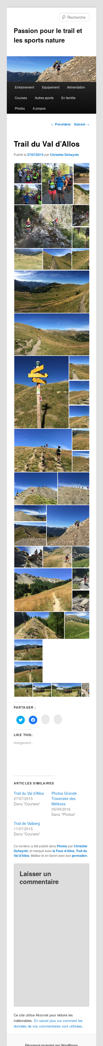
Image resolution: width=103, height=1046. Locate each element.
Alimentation (76, 87)
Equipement (50, 87)
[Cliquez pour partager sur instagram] (45, 719)
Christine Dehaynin (64, 154)
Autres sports (44, 97)
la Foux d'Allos (63, 850)
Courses (21, 97)
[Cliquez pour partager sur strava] (58, 719)
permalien (79, 855)
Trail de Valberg (27, 823)
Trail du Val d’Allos (29, 793)
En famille (68, 97)
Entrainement (24, 87)
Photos (20, 108)
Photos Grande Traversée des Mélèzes (64, 798)
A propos (39, 108)
